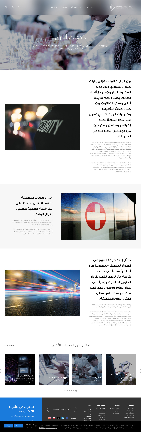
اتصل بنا (61, 409)
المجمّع (117, 411)
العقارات (117, 405)
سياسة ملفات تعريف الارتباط (48, 428)
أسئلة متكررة (87, 418)
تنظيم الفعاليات (129, 415)
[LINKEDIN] (62, 418)
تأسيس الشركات (100, 408)
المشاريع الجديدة (115, 408)
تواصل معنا (87, 411)
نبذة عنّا (89, 405)
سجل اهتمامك (101, 415)
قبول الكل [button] (8, 426)
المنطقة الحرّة (101, 405)
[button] (31, 426)
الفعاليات (131, 405)
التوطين (88, 416)
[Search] (6, 7)
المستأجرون (116, 413)
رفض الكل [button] (18, 426)
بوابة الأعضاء (101, 419)
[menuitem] (127, 405)
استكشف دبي (130, 413)
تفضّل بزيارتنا (130, 408)
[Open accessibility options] (13, 7)
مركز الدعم (102, 413)
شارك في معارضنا (129, 417)
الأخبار (89, 409)
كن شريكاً (102, 417)
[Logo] (119, 7)
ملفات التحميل (87, 420)
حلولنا (103, 411)
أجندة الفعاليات (129, 411)
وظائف (89, 414)
